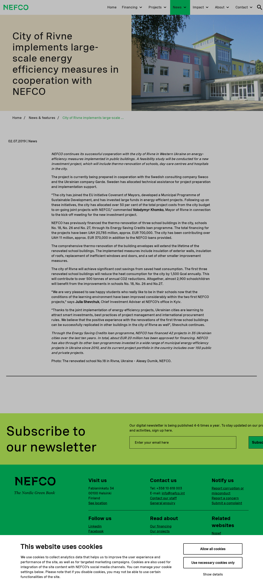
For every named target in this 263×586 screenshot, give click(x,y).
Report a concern (225, 498)
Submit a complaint (227, 503)
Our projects (160, 531)
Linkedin (95, 526)
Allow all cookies (213, 549)
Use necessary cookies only (213, 563)
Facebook (96, 531)
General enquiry (162, 503)
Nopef (216, 533)
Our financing (161, 526)
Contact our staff (163, 498)
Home (17, 118)
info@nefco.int (173, 493)
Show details (213, 574)
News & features (42, 118)
